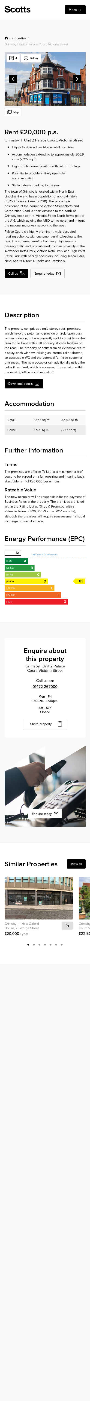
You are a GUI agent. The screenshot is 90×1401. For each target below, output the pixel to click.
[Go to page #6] (56, 944)
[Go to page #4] (45, 944)
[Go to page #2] (34, 944)
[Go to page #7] (61, 944)
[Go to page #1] (28, 944)
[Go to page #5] (50, 944)
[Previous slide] (13, 79)
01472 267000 (45, 686)
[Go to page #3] (39, 944)
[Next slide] (77, 79)
